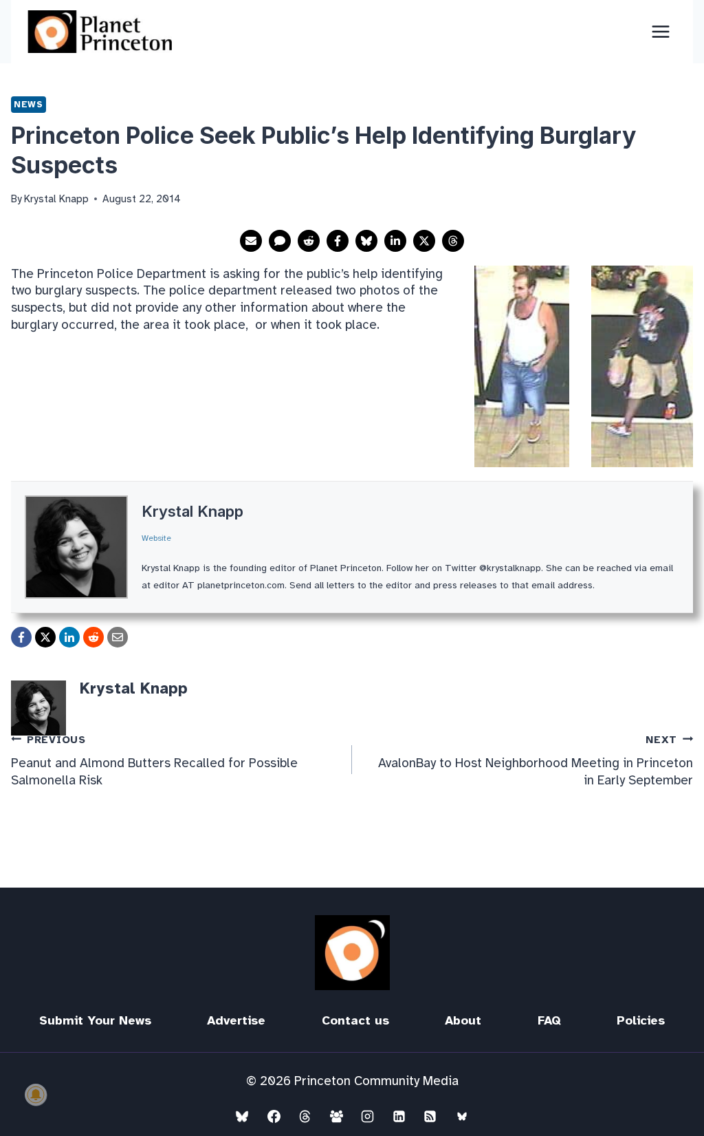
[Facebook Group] (336, 1116)
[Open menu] (660, 31)
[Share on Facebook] (338, 241)
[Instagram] (368, 1116)
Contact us (355, 1020)
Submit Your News (95, 1020)
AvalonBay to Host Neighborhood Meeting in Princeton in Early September (535, 761)
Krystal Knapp (192, 511)
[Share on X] (424, 241)
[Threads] (305, 1116)
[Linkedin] (399, 1116)
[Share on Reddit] (309, 241)
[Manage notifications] (36, 1095)
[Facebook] (274, 1116)
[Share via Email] (251, 241)
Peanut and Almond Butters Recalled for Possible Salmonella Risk (154, 761)
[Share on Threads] (453, 241)
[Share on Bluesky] (366, 241)
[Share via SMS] (280, 241)
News (28, 104)
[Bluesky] (242, 1116)
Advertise (236, 1020)
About (463, 1020)
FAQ (549, 1020)
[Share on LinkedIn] (395, 241)
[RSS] (430, 1116)
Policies (641, 1020)
